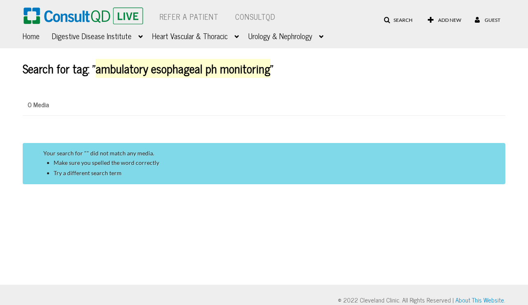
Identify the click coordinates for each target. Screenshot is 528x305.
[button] (398, 20)
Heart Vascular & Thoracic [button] (190, 36)
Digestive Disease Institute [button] (92, 36)
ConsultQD (255, 16)
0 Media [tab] (38, 104)
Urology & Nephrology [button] (280, 36)
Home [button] (31, 36)
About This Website (479, 300)
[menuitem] (37, 35)
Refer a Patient (189, 16)
